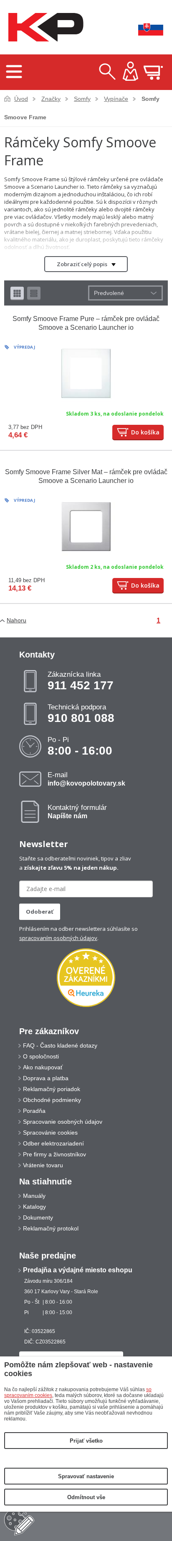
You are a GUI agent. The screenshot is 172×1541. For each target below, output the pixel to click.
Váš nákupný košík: (153, 72)
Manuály (34, 1195)
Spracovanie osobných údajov (62, 1121)
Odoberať (39, 911)
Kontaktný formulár (77, 811)
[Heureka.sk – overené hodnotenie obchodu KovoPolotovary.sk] (86, 978)
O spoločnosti (41, 1056)
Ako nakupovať (43, 1067)
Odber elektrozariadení (53, 1143)
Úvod (21, 98)
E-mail (86, 779)
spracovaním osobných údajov (58, 938)
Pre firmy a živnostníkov (54, 1154)
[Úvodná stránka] (43, 27)
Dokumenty (38, 1217)
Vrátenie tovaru (43, 1165)
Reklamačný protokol (50, 1228)
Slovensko (145, 27)
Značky (51, 98)
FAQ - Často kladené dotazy (60, 1045)
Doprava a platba (45, 1078)
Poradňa (34, 1110)
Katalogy (34, 1206)
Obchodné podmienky (52, 1100)
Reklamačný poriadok (51, 1089)
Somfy (82, 98)
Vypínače (116, 98)
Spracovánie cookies (50, 1132)
